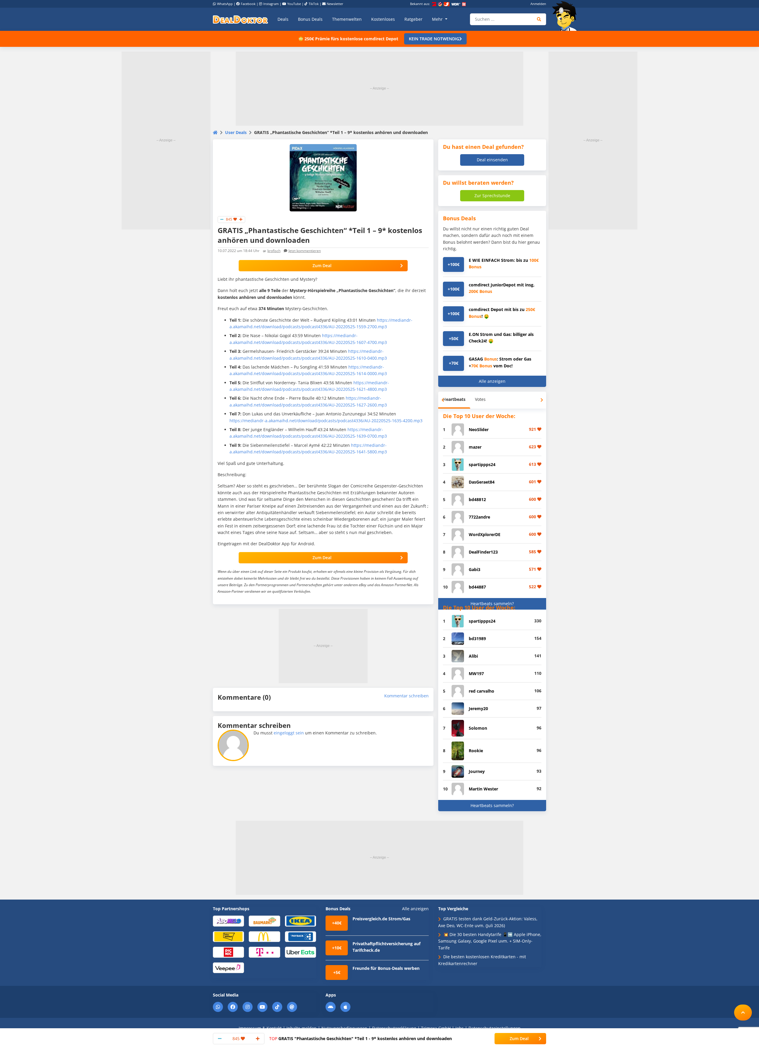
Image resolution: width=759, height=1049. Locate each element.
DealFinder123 (483, 552)
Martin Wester (483, 789)
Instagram (271, 3)
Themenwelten (347, 19)
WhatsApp (225, 3)
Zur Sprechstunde (492, 195)
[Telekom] (264, 951)
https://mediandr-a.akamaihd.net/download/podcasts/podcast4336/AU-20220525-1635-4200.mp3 (325, 420)
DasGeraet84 (482, 482)
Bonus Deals (310, 19)
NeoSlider (479, 429)
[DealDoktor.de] (240, 19)
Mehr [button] (438, 19)
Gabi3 (474, 569)
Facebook (248, 3)
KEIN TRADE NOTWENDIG (434, 39)
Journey (477, 771)
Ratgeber (413, 19)
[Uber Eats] (300, 951)
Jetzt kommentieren (304, 250)
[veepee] (228, 967)
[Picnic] (228, 951)
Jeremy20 (478, 708)
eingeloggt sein (289, 733)
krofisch (273, 250)
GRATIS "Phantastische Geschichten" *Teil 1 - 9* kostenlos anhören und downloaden (360, 1038)
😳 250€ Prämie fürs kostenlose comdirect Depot (348, 39)
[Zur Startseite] (566, 16)
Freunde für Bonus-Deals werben (386, 968)
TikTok (314, 3)
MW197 (476, 673)
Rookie (476, 750)
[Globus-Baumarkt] (264, 920)
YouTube (294, 3)
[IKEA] (300, 920)
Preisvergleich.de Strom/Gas (381, 919)
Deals (283, 19)
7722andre (479, 517)
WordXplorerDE (484, 534)
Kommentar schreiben (406, 696)
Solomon (478, 728)
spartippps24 (482, 464)
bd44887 (477, 587)
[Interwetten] (228, 936)
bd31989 (477, 638)
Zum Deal (321, 265)
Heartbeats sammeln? (492, 603)
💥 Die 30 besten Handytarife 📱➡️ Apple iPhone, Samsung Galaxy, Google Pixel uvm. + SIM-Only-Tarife (489, 941)
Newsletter (335, 3)
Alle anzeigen (492, 381)
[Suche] (539, 19)
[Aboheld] (228, 920)
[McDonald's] (264, 936)
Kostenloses (383, 19)
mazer (475, 447)
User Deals (236, 132)
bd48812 (477, 499)
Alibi (473, 656)
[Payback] (300, 936)
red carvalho (481, 691)
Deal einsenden (492, 159)
